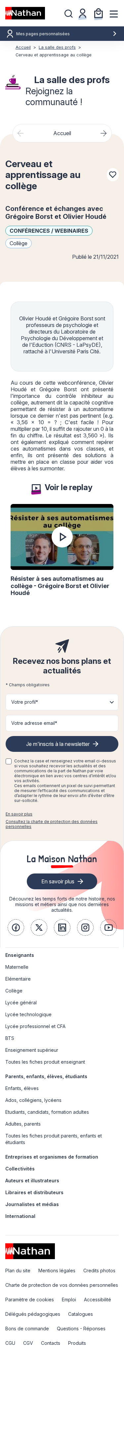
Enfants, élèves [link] (22, 1088)
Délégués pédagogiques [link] (32, 1314)
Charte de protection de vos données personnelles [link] (61, 1285)
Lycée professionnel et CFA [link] (35, 1026)
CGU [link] (10, 1343)
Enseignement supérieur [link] (31, 1050)
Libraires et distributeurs (34, 1192)
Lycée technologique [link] (28, 1014)
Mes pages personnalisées (43, 33)
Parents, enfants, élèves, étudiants (46, 1076)
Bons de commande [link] (27, 1328)
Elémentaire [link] (18, 979)
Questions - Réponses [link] (81, 1328)
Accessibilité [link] (97, 1299)
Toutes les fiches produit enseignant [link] (45, 1062)
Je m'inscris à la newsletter (58, 744)
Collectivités (20, 1168)
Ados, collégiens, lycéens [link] (33, 1100)
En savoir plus (19, 814)
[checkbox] (9, 761)
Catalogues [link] (80, 1314)
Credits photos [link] (99, 1270)
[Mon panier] (98, 13)
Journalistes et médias (32, 1204)
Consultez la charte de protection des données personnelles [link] (52, 824)
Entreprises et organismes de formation (51, 1157)
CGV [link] (28, 1343)
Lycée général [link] (21, 1002)
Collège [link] (13, 990)
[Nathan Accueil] (25, 13)
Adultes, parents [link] (23, 1124)
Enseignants (19, 955)
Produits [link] (77, 1343)
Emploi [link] (69, 1299)
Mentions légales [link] (56, 1270)
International (20, 1216)
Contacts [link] (50, 1343)
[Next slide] (103, 133)
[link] (16, 927)
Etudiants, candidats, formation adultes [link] (47, 1112)
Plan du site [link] (17, 1270)
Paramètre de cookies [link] (29, 1299)
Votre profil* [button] (24, 702)
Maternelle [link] (16, 967)
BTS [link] (9, 1038)
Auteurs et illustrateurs (32, 1180)
